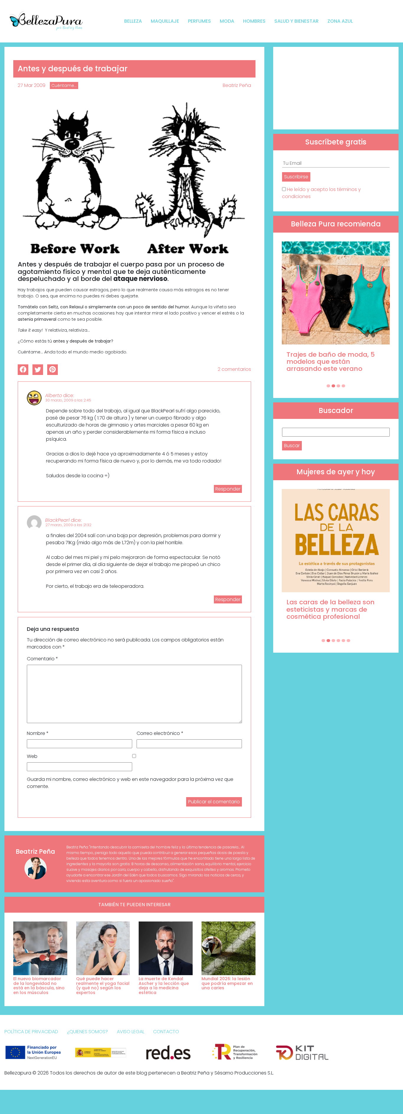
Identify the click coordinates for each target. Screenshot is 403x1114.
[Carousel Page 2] (333, 385)
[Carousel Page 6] (348, 640)
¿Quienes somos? (87, 1031)
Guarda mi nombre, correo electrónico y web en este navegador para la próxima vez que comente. (130, 783)
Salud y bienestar (296, 21)
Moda (227, 21)
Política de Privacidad (31, 1031)
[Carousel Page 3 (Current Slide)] (338, 385)
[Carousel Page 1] (328, 385)
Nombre (38, 733)
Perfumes (199, 21)
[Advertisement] (336, 88)
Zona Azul (340, 21)
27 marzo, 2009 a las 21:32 (68, 524)
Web (32, 756)
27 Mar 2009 (31, 85)
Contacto (166, 1031)
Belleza (133, 21)
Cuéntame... (64, 85)
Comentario (42, 658)
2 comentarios (234, 369)
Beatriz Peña (237, 85)
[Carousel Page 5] (343, 640)
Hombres (254, 21)
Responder (227, 489)
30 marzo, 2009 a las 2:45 (68, 400)
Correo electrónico (160, 733)
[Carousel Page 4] (343, 385)
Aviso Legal (130, 1031)
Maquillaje (165, 21)
